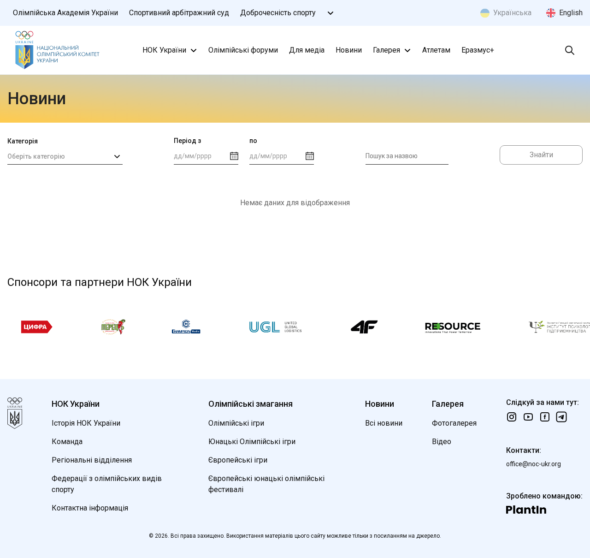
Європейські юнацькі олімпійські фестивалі (266, 484)
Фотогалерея (454, 423)
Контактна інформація (90, 508)
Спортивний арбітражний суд (179, 12)
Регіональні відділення (92, 460)
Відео (441, 441)
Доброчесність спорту (278, 12)
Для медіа (306, 50)
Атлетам (436, 50)
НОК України (164, 50)
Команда (67, 441)
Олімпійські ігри (236, 423)
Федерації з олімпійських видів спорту (107, 484)
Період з (187, 140)
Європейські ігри (237, 460)
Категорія (22, 141)
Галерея (386, 50)
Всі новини (383, 423)
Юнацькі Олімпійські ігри (251, 441)
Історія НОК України (86, 423)
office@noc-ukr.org (533, 464)
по (253, 140)
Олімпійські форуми (243, 50)
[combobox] (65, 156)
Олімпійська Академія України (65, 12)
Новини (349, 50)
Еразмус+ (477, 50)
